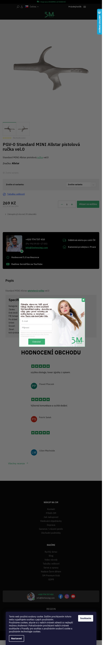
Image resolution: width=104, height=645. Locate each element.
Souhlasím (85, 618)
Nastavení (16, 638)
